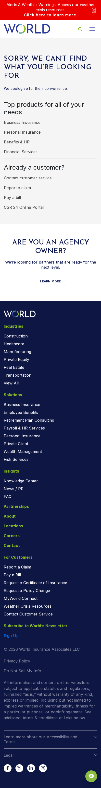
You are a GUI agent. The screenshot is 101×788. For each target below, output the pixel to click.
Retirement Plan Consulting (29, 420)
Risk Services (16, 459)
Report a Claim (17, 567)
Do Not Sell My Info (22, 670)
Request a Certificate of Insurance (35, 582)
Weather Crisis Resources (27, 606)
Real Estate (14, 367)
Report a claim (17, 187)
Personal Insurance (22, 132)
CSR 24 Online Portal (24, 207)
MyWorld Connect (21, 598)
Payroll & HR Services (24, 428)
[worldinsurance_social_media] (8, 768)
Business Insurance (22, 122)
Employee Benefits (21, 412)
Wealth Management (23, 451)
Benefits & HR (17, 141)
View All (11, 383)
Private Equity (16, 359)
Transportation (17, 375)
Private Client (16, 443)
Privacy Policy (17, 661)
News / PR (14, 488)
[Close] (94, 9)
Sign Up (11, 635)
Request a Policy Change (27, 590)
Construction (16, 336)
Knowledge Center (21, 480)
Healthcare (14, 343)
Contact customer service (28, 177)
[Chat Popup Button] (91, 776)
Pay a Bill (12, 574)
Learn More (50, 281)
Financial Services (21, 151)
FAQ (8, 496)
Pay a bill (12, 197)
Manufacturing (17, 351)
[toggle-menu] (92, 29)
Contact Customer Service (28, 614)
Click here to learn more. (50, 14)
